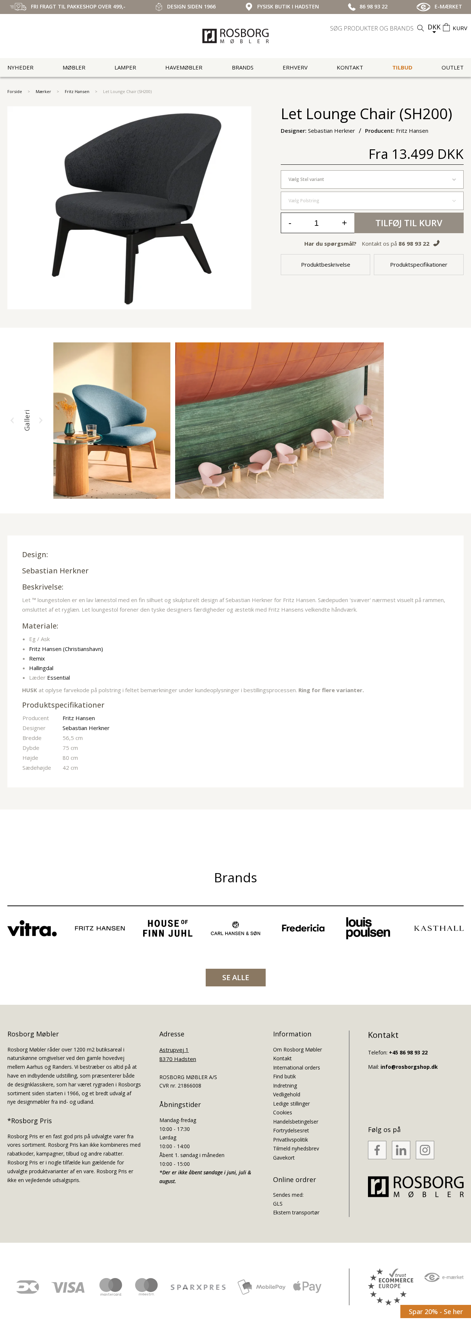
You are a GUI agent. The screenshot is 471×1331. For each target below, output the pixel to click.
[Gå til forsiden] (235, 36)
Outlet (453, 67)
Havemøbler (183, 67)
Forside (14, 91)
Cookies (282, 1112)
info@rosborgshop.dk (409, 1066)
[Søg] (420, 28)
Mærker (43, 91)
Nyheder (20, 67)
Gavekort (284, 1157)
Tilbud (402, 67)
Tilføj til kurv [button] (408, 223)
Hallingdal (41, 668)
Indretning (285, 1085)
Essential (58, 677)
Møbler (74, 67)
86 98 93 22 (414, 243)
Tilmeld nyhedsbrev (296, 1148)
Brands (243, 67)
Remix (37, 658)
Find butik (284, 1076)
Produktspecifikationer (418, 264)
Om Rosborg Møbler (297, 1049)
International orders (296, 1067)
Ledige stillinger (291, 1103)
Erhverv (295, 67)
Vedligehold (286, 1094)
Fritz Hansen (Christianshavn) (66, 648)
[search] (378, 28)
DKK (434, 26)
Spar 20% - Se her (436, 1311)
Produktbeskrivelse (325, 264)
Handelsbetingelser (295, 1121)
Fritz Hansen (77, 91)
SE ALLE (235, 977)
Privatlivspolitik (290, 1139)
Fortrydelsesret (291, 1130)
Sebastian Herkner (55, 571)
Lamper (125, 67)
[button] (12, 420)
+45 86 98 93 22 (408, 1052)
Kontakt (350, 67)
